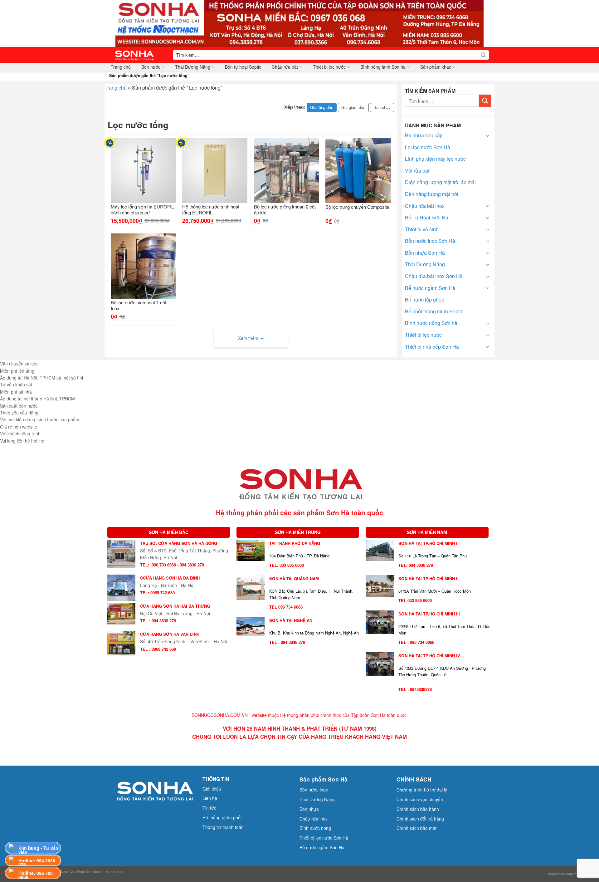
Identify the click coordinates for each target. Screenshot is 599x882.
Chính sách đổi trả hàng (420, 819)
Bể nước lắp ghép (424, 299)
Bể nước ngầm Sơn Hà (430, 288)
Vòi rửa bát (417, 170)
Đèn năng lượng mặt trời (431, 194)
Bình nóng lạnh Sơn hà (383, 67)
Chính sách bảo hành (418, 809)
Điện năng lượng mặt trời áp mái (440, 182)
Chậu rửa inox (314, 819)
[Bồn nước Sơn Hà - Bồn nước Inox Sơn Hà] (136, 55)
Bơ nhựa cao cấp (424, 135)
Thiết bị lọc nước (329, 67)
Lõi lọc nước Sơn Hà (427, 147)
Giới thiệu (211, 789)
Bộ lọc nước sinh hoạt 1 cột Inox (138, 305)
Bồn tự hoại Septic (243, 67)
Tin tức (209, 808)
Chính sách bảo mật (416, 828)
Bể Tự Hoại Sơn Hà (426, 217)
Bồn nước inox (314, 789)
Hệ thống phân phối (221, 817)
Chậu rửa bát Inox (425, 205)
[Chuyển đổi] (487, 135)
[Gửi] (483, 55)
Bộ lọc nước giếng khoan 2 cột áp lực (285, 209)
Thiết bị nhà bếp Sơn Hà (432, 346)
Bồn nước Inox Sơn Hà (430, 240)
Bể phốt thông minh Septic (434, 311)
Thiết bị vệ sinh (422, 229)
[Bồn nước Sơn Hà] (299, 23)
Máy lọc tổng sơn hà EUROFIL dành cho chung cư (142, 209)
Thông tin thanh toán (223, 827)
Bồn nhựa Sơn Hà (425, 252)
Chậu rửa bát (285, 67)
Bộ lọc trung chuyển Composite (357, 207)
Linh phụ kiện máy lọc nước (435, 158)
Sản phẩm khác (435, 67)
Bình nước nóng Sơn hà (431, 322)
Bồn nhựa (309, 809)
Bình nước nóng (315, 828)
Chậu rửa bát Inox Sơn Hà (434, 276)
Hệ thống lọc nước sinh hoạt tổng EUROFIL (210, 209)
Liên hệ (209, 798)
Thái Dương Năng (192, 67)
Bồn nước (150, 67)
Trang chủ (121, 67)
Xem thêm (248, 338)
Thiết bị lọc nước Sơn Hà (324, 838)
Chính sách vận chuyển (420, 799)
